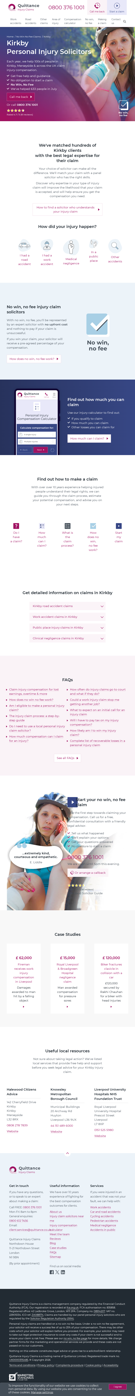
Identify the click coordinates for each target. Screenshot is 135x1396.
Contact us (116, 21)
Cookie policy (93, 1365)
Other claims (44, 21)
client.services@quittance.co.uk (30, 1229)
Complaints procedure (69, 1365)
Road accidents (30, 21)
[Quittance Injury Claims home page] (23, 7)
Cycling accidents (102, 1216)
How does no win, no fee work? (32, 359)
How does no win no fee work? (31, 699)
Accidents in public (102, 1229)
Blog (53, 1243)
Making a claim (102, 21)
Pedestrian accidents (104, 1220)
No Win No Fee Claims (28, 36)
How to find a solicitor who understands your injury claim (65, 209)
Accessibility (111, 1365)
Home (10, 36)
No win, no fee (89, 21)
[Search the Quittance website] (125, 21)
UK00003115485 (18, 1359)
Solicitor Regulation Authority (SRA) (52, 1318)
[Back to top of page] (67, 1153)
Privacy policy (45, 1365)
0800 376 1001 (66, 7)
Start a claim (116, 11)
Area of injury (56, 21)
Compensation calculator (72, 21)
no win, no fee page (75, 1338)
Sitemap (55, 1256)
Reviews (55, 1238)
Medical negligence (103, 1225)
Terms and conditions (22, 1365)
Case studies (58, 1247)
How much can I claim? (87, 438)
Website (12, 1131)
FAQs (53, 1252)
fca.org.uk (73, 1307)
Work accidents (15, 21)
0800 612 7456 (18, 1220)
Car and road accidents (105, 1211)
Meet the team (60, 1234)
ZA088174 (37, 1314)
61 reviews (26, 114)
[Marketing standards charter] (22, 1375)
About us (56, 1211)
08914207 (99, 1311)
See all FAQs (65, 758)
